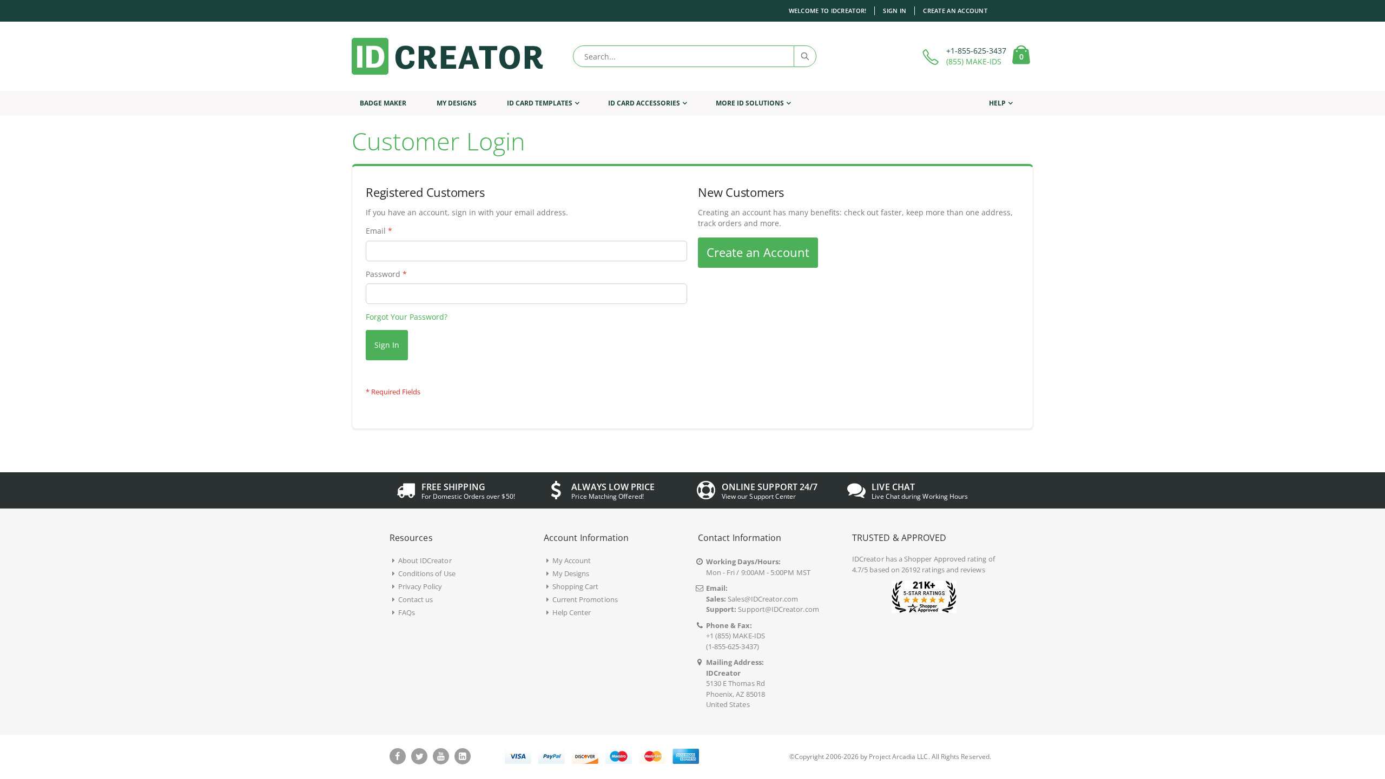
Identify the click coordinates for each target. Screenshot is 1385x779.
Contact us (415, 599)
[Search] (804, 56)
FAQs (406, 612)
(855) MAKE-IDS (973, 61)
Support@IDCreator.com (778, 609)
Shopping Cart (575, 586)
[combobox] (694, 56)
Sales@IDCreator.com (763, 599)
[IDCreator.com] (447, 56)
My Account (571, 560)
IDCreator (868, 559)
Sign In (894, 10)
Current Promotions (585, 599)
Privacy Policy (420, 586)
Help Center (571, 612)
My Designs (571, 573)
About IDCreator (425, 560)
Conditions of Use (427, 573)
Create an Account (955, 10)
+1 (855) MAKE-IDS (735, 636)
